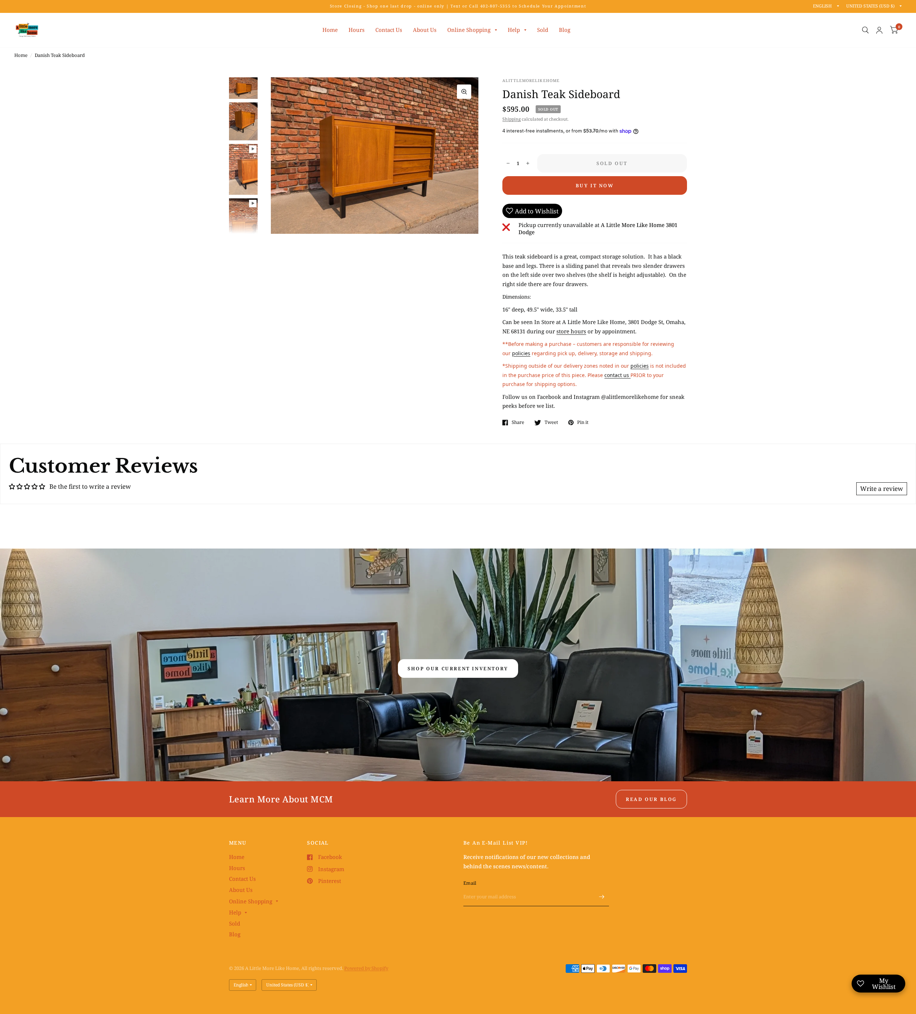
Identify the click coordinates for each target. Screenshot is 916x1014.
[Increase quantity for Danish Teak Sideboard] (527, 163)
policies (521, 353)
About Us (425, 29)
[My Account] (879, 30)
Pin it (583, 422)
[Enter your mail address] (602, 897)
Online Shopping (469, 29)
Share (518, 422)
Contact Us (388, 29)
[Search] (865, 30)
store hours (571, 331)
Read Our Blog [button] (651, 799)
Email (469, 883)
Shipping (511, 119)
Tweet (551, 422)
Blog (564, 29)
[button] (458, 668)
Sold (542, 29)
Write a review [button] (881, 488)
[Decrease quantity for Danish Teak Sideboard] (508, 163)
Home (330, 29)
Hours (357, 29)
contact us (617, 375)
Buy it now (595, 185)
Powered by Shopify (366, 968)
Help (514, 29)
